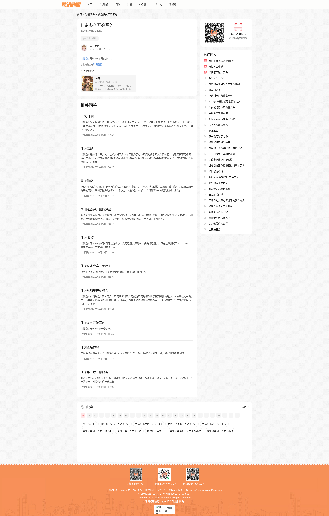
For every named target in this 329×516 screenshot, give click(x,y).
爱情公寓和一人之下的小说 (97, 431)
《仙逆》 (85, 58)
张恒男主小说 (216, 66)
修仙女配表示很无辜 (219, 217)
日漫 (117, 4)
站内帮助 (125, 490)
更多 (244, 406)
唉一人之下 (89, 424)
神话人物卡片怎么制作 (221, 206)
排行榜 (142, 4)
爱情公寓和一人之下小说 (220, 431)
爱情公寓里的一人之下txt (148, 424)
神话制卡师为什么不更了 (222, 95)
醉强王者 (213, 130)
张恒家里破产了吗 (218, 72)
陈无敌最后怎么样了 (219, 223)
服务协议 (149, 490)
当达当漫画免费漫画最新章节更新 (227, 165)
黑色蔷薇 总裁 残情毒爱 (221, 60)
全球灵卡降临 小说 (218, 212)
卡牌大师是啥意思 (218, 124)
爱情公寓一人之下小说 (129, 431)
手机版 (172, 4)
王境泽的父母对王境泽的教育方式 (227, 200)
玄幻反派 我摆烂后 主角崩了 (224, 177)
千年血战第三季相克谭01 (222, 153)
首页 (89, 4)
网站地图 (113, 490)
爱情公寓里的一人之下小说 (182, 424)
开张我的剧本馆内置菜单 (222, 107)
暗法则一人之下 (155, 431)
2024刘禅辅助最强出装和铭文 (224, 101)
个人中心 (157, 4)
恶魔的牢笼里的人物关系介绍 (224, 84)
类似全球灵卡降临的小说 (222, 119)
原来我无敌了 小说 (218, 136)
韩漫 (129, 4)
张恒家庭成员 (216, 171)
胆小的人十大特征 (218, 183)
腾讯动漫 (71, 4)
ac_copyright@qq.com (210, 490)
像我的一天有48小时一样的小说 (225, 148)
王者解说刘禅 (216, 194)
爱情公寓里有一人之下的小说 (185, 431)
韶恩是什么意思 (217, 78)
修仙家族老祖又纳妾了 (221, 142)
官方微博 (137, 490)
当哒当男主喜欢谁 (218, 113)
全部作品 (104, 4)
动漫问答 (90, 14)
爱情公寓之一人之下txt (214, 424)
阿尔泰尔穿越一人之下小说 (115, 424)
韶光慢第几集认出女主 (221, 188)
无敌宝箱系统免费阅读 (221, 159)
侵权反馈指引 (175, 490)
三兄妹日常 (215, 229)
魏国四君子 (215, 89)
